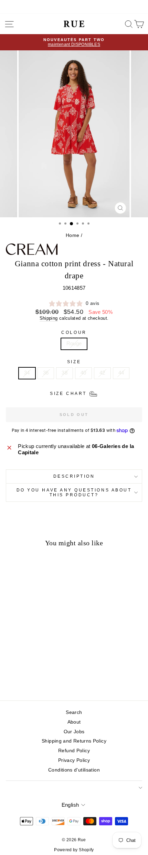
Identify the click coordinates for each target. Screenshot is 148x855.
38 (64, 373)
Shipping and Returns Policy (74, 741)
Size (74, 361)
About (74, 722)
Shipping (49, 318)
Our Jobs (74, 731)
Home (72, 235)
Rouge (74, 343)
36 (46, 373)
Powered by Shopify (74, 849)
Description (74, 476)
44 (121, 373)
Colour (73, 332)
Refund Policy (74, 750)
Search (74, 712)
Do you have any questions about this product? (74, 492)
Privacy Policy (74, 760)
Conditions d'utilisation (74, 770)
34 (27, 373)
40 (83, 373)
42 (102, 373)
